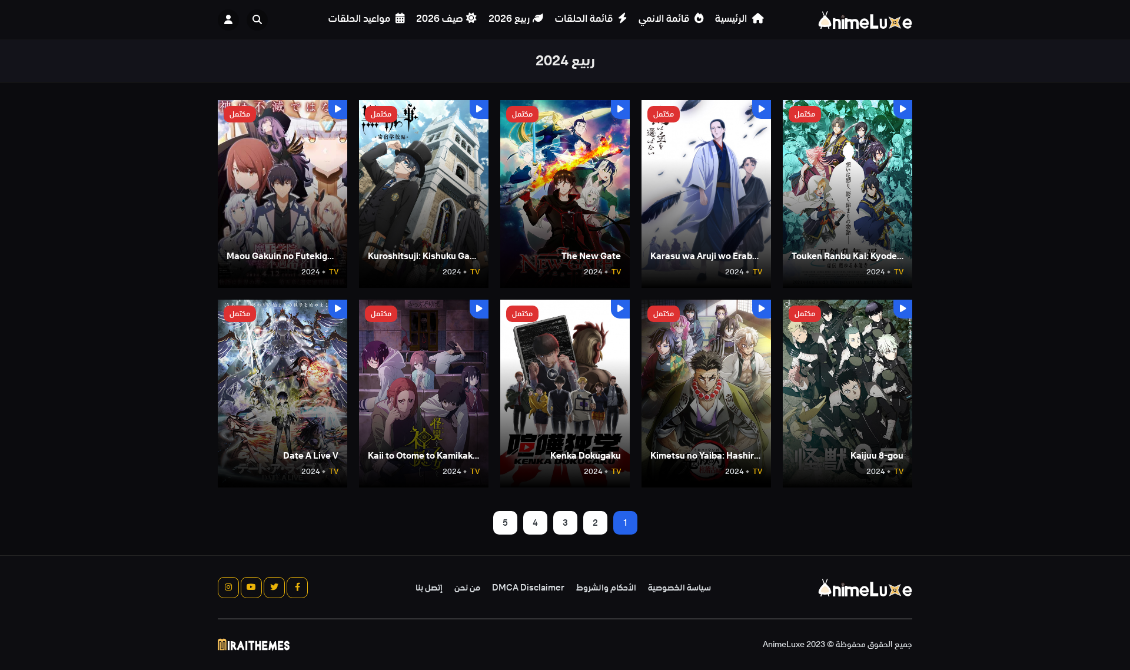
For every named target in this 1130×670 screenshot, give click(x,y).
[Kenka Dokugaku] (565, 393)
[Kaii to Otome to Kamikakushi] (423, 393)
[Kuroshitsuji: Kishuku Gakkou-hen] (423, 194)
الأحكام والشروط (606, 587)
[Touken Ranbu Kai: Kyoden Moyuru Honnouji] (847, 194)
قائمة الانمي (665, 18)
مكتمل (805, 114)
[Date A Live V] (282, 393)
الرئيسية (732, 18)
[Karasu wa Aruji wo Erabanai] (706, 194)
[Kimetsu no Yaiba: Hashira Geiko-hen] (706, 393)
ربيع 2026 (509, 18)
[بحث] (257, 20)
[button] (260, 20)
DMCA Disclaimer (528, 587)
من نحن (467, 587)
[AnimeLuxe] (865, 20)
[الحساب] (228, 20)
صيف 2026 (439, 18)
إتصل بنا (429, 587)
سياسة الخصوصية (679, 587)
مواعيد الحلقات (360, 18)
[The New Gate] (565, 194)
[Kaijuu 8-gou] (847, 393)
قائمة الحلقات (585, 18)
